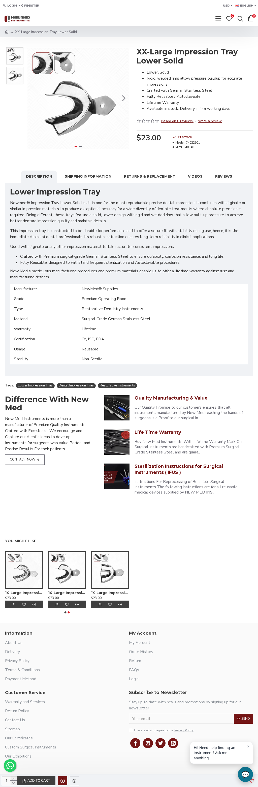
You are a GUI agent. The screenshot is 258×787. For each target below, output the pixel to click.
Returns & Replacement (149, 176)
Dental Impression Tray (76, 385)
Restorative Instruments (117, 385)
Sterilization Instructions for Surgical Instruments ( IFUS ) (179, 469)
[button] (32, 98)
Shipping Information (88, 176)
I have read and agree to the (164, 730)
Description (39, 176)
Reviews (223, 176)
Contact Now (22, 459)
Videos (195, 176)
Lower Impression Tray (35, 385)
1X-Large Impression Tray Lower (24, 593)
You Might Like (20, 541)
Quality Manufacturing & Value (171, 398)
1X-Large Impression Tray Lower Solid (67, 593)
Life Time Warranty (158, 432)
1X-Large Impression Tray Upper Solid (110, 593)
